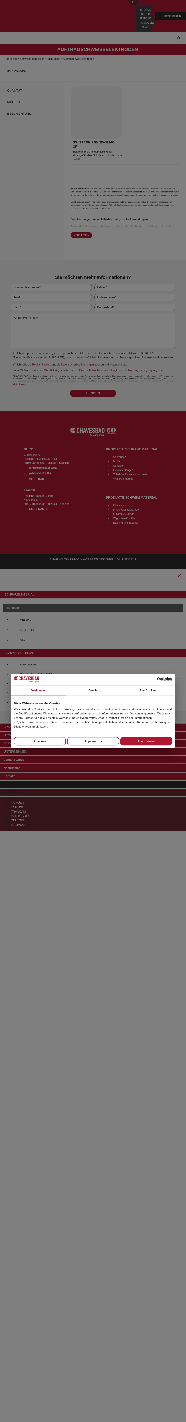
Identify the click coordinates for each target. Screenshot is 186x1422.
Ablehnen (40, 741)
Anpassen (91, 741)
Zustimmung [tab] (39, 690)
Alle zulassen (146, 741)
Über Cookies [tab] (147, 690)
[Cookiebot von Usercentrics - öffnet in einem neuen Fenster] (156, 679)
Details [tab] (93, 690)
